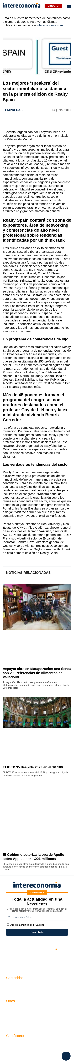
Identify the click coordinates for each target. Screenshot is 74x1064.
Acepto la (27, 924)
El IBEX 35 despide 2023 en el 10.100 (33, 767)
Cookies (11, 1025)
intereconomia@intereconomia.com (28, 1044)
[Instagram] (47, 961)
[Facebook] (26, 961)
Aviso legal (13, 1013)
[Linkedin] (57, 961)
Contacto (11, 1008)
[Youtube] (37, 961)
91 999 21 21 (14, 1049)
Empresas (14, 110)
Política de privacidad (19, 1019)
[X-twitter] (16, 961)
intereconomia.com (50, 25)
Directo (53, 5)
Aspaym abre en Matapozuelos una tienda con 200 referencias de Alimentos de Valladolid (37, 673)
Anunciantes (14, 990)
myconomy (12, 985)
